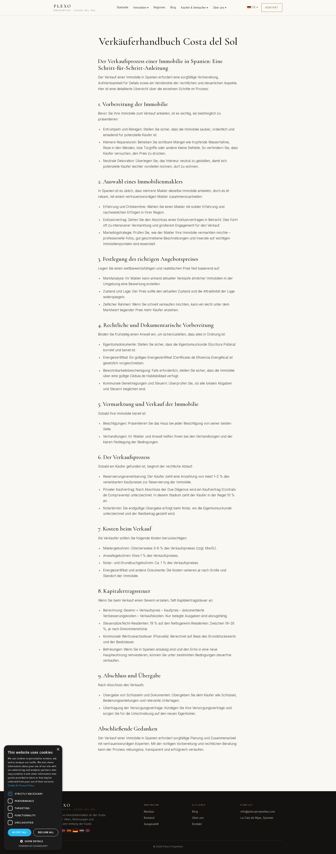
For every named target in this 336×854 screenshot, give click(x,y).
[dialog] (33, 797)
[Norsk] (88, 830)
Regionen (159, 7)
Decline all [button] (46, 832)
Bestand (149, 817)
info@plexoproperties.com (258, 811)
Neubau (149, 811)
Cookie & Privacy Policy (21, 785)
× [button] (57, 749)
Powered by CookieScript (33, 845)
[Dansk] (63, 830)
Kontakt (271, 7)
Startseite (122, 7)
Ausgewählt (151, 824)
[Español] (69, 830)
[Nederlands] (82, 830)
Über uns (198, 817)
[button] (33, 841)
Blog (173, 7)
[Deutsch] (75, 830)
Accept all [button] (19, 832)
